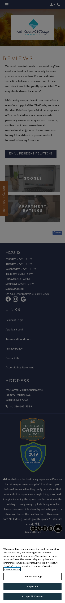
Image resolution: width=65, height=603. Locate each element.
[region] (32, 571)
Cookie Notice (12, 569)
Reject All (32, 586)
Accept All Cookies (32, 596)
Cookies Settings (32, 576)
